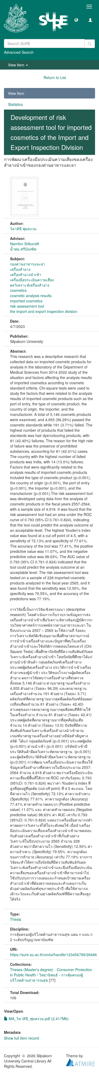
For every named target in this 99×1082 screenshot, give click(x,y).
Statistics (15, 104)
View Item (16, 93)
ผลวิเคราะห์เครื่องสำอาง (29, 285)
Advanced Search (19, 52)
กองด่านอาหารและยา (27, 264)
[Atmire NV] (80, 1061)
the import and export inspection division (43, 311)
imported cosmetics (26, 300)
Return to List (55, 77)
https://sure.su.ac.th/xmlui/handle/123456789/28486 (53, 954)
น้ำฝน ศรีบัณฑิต (23, 249)
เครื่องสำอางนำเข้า (25, 274)
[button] (76, 19)
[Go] (89, 43)
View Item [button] (16, 64)
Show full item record (21, 1038)
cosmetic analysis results (30, 295)
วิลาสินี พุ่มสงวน (23, 228)
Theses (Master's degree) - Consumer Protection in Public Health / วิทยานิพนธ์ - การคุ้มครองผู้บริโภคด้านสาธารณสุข (51, 975)
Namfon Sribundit (24, 243)
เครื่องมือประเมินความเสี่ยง (32, 279)
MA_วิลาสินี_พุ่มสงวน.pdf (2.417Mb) (38, 1018)
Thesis (15, 919)
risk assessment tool (27, 306)
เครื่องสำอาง (20, 269)
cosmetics (18, 290)
